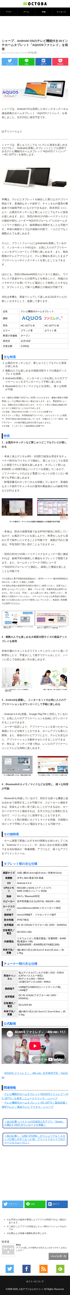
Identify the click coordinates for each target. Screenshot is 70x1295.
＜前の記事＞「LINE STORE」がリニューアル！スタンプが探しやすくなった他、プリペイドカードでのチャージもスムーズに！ (34, 1139)
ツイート (9, 64)
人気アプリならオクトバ (30, 1289)
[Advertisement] (35, 27)
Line (26, 64)
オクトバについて (35, 1281)
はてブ (43, 64)
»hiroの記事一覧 (58, 1256)
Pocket (60, 64)
